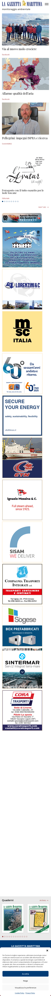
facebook (6, 54)
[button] (47, 950)
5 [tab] (11, 201)
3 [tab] (7, 201)
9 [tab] (20, 936)
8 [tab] (17, 201)
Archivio (43, 900)
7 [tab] (15, 201)
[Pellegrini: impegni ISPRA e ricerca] (25, 119)
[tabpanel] (25, 194)
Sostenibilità (7, 143)
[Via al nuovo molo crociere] (25, 29)
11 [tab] (24, 936)
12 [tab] (26, 936)
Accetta (25, 974)
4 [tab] (9, 201)
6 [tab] (13, 201)
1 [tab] (2, 201)
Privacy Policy (30, 993)
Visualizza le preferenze (25, 987)
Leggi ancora (25, 194)
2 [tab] (4, 201)
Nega (25, 980)
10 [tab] (22, 936)
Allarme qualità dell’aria (17, 93)
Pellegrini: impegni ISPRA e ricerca (25, 138)
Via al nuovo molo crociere (19, 49)
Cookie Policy (19, 993)
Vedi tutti (42, 207)
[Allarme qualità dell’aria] (25, 74)
